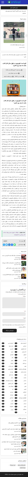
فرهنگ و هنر (10, 73)
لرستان (20, 403)
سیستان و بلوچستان (7, 380)
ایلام (7, 357)
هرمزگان (20, 409)
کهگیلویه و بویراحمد (20, 398)
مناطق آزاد (7, 406)
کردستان (7, 392)
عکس (20, 383)
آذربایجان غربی (7, 343)
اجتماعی (5, 241)
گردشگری (8, 398)
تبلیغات (8, 363)
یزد (21, 412)
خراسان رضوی (7, 369)
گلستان (20, 401)
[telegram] (7, 245)
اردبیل (7, 352)
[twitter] (4, 245)
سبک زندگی (7, 375)
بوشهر (7, 360)
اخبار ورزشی (20, 352)
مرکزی (20, 406)
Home (25, 55)
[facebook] (12, 245)
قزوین (20, 389)
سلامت (20, 378)
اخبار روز (7, 349)
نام (25, 311)
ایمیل (24, 318)
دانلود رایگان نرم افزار (21, 465)
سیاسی (20, 380)
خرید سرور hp (12, 465)
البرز (20, 357)
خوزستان (7, 372)
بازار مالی (21, 360)
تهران (20, 366)
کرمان (20, 395)
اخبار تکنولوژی (20, 349)
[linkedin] (9, 245)
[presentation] (25, 36)
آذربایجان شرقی (20, 343)
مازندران (7, 403)
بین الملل (20, 363)
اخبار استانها (8, 346)
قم (7, 389)
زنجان (20, 375)
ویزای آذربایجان (22, 468)
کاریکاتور (20, 392)
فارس (20, 386)
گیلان (7, 401)
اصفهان (20, 355)
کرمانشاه (7, 395)
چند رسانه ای (8, 366)
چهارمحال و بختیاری (20, 369)
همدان (7, 410)
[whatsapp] (14, 245)
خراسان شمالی (20, 372)
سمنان (7, 378)
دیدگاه (24, 296)
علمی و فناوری (7, 383)
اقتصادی (7, 355)
